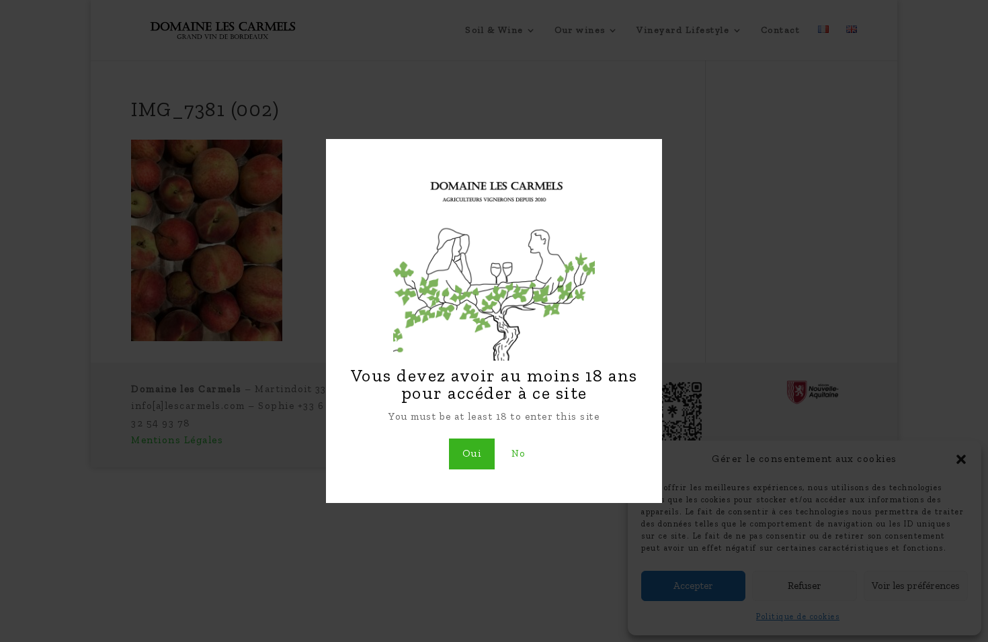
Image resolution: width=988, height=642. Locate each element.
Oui (472, 453)
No (518, 453)
